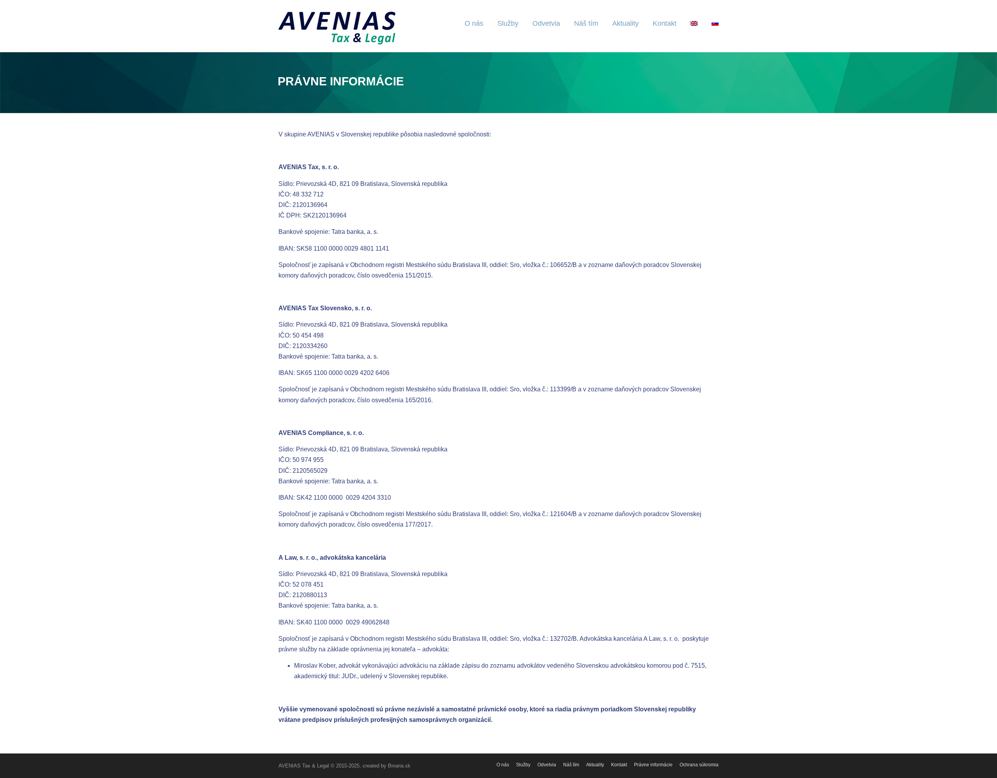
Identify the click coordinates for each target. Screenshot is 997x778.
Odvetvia (546, 23)
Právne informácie (653, 764)
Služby (507, 23)
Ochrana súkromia (699, 764)
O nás (474, 23)
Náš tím (586, 23)
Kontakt (664, 23)
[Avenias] (336, 27)
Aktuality (625, 23)
